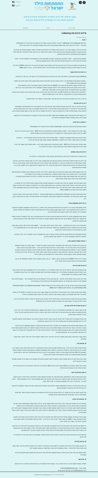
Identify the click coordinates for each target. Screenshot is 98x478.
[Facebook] (84, 2)
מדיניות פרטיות (38, 475)
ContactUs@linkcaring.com (69, 468)
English (18, 2)
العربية (17, 6)
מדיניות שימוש (47, 475)
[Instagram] (80, 2)
